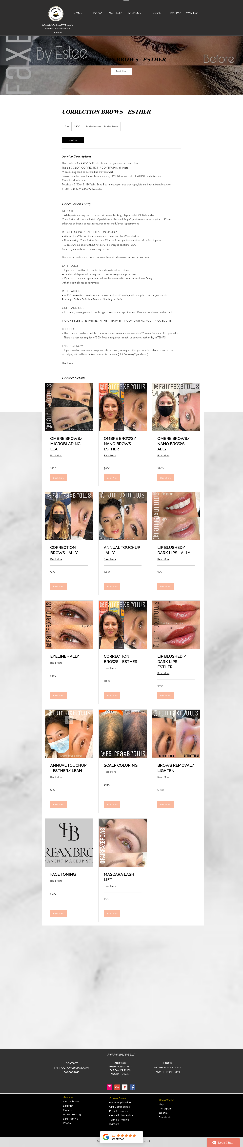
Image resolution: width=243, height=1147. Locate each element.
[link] (121, 71)
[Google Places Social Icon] (124, 1087)
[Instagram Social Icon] (109, 1087)
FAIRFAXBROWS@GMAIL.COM (71, 1068)
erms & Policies (120, 1120)
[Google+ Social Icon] (117, 1087)
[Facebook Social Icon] (132, 1087)
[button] (58, 477)
